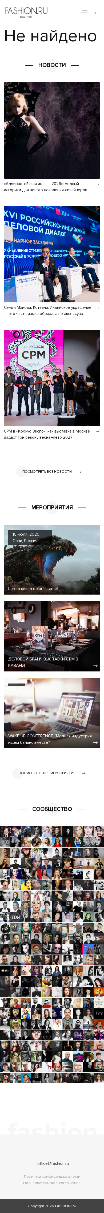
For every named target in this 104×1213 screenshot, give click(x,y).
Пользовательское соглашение (52, 1183)
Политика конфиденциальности (52, 1176)
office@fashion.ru (53, 1163)
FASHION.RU (65, 1206)
